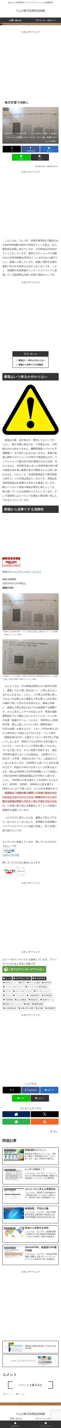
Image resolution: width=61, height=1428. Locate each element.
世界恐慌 (48, 995)
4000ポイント (11, 983)
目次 (26, 353)
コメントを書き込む (30, 1384)
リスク (8, 995)
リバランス (20, 995)
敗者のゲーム (48, 1000)
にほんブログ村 (10, 855)
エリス (8, 991)
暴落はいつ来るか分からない (31, 360)
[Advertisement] (30, 64)
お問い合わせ (16, 1418)
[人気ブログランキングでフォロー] (24, 969)
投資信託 (34, 1000)
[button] (40, 157)
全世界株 (9, 1000)
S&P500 (47, 983)
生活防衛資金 (10, 1008)
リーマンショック (43, 991)
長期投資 (51, 1008)
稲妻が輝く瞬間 (27, 1008)
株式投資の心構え (23, 978)
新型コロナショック (13, 1004)
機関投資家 (38, 1004)
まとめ (8, 978)
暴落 (28, 1004)
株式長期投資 (40, 978)
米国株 (40, 1008)
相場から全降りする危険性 (30, 364)
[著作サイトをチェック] (16, 1114)
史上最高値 (21, 1000)
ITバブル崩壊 (34, 983)
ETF (23, 983)
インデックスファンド (14, 987)
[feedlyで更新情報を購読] (16, 1122)
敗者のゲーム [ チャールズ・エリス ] (21, 571)
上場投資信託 (34, 995)
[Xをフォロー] (45, 1114)
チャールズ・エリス (24, 991)
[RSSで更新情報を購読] (45, 1122)
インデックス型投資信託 (38, 987)
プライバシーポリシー (45, 1418)
